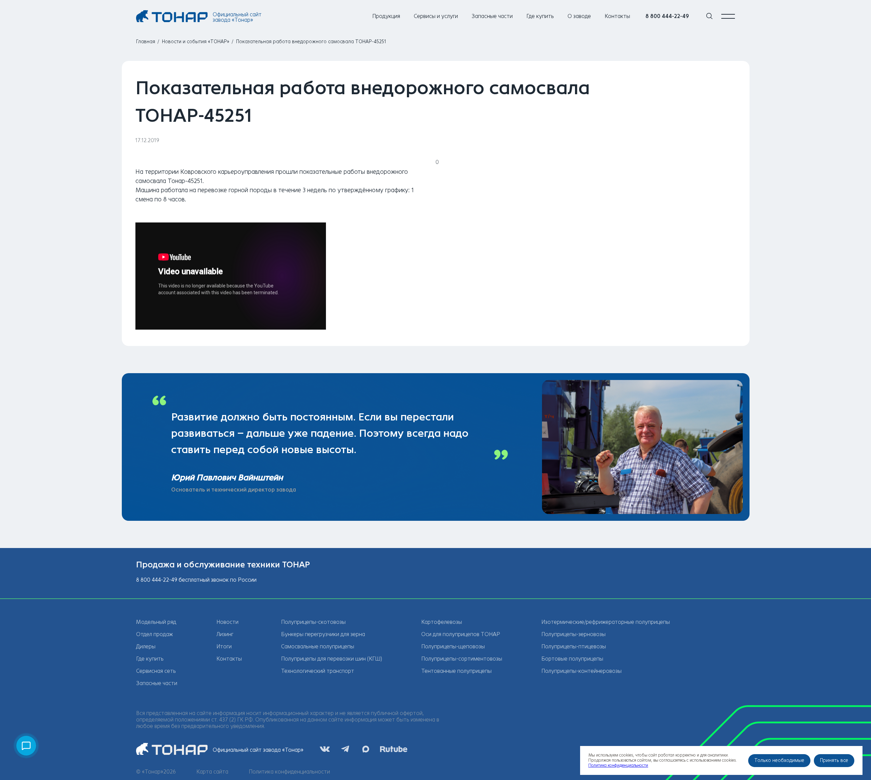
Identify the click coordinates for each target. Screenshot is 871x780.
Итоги (224, 646)
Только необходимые (779, 760)
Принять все (834, 760)
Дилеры (145, 646)
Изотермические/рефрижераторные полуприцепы (605, 622)
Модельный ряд (156, 622)
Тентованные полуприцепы (456, 671)
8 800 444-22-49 (667, 16)
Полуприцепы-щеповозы (453, 646)
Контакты (617, 16)
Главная (145, 41)
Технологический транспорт (317, 671)
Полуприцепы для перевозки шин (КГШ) (331, 659)
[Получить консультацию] (26, 746)
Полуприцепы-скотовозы (313, 622)
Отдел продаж (154, 634)
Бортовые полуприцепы (572, 659)
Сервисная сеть (156, 671)
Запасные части (492, 16)
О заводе (579, 16)
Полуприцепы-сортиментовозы (461, 659)
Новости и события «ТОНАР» (195, 41)
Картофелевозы (441, 622)
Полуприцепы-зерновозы (573, 634)
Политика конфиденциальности (289, 772)
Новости (227, 622)
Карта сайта (212, 772)
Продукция (386, 16)
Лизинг (224, 634)
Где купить (540, 16)
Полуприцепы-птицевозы (573, 646)
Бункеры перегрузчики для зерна (323, 634)
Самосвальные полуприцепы (317, 646)
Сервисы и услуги (436, 16)
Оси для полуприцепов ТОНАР (460, 634)
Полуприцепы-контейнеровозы (581, 671)
